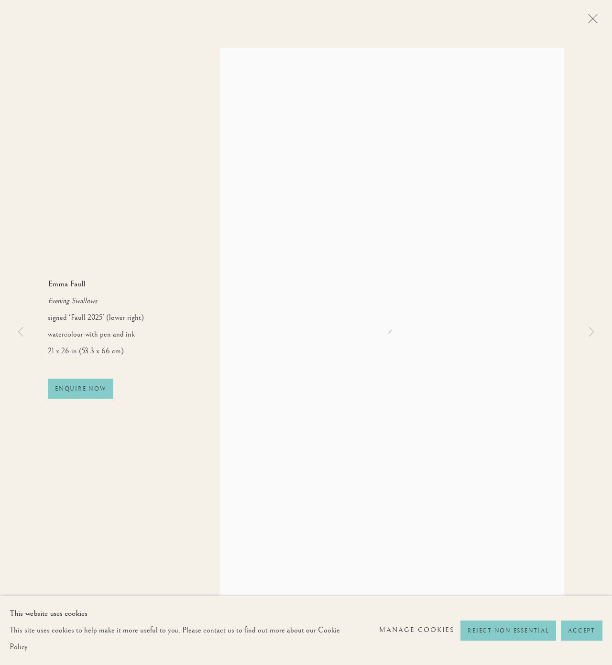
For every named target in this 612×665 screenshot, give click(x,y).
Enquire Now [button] (80, 388)
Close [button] (590, 21)
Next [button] (591, 333)
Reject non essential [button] (508, 630)
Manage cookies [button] (417, 630)
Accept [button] (581, 630)
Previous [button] (20, 333)
